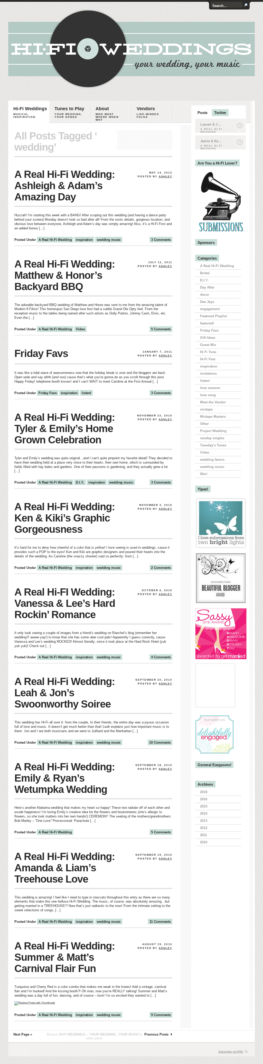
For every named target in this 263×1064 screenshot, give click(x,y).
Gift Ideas (207, 338)
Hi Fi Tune (208, 352)
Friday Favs (41, 353)
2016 (203, 799)
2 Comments (161, 568)
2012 (203, 828)
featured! (207, 323)
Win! (203, 474)
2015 (203, 806)
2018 (203, 792)
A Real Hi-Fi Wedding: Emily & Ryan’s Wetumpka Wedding (64, 778)
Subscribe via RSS (230, 1051)
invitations (208, 373)
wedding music (109, 240)
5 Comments (161, 329)
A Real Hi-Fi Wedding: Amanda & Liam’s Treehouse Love (64, 868)
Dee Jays (207, 302)
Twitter (220, 112)
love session (210, 388)
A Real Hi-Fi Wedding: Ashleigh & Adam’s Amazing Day (64, 185)
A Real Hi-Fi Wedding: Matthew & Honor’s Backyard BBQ (64, 275)
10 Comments (160, 742)
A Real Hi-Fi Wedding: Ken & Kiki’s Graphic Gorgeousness (64, 518)
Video (80, 329)
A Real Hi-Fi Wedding (55, 240)
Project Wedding (213, 431)
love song (208, 395)
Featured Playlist (213, 316)
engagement (210, 309)
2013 (203, 821)
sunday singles (212, 438)
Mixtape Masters (213, 416)
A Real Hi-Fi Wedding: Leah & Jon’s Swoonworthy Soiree (64, 693)
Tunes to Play (69, 112)
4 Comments (161, 657)
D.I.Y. (80, 482)
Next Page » (22, 1034)
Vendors (148, 112)
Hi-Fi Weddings (30, 112)
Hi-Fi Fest (207, 359)
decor (204, 294)
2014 (203, 813)
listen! (86, 393)
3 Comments (161, 240)
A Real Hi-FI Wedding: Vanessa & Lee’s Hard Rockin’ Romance (64, 603)
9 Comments (161, 1015)
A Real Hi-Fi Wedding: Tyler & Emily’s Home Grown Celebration (64, 428)
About (107, 113)
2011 (203, 835)
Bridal (205, 273)
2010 (203, 842)
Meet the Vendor (213, 402)
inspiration (84, 240)
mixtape (206, 409)
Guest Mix (208, 345)
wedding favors (212, 460)
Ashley (165, 176)
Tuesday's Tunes (213, 445)
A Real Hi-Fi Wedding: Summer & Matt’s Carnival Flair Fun (64, 957)
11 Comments (160, 922)
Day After (207, 287)
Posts (203, 112)
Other (204, 424)
